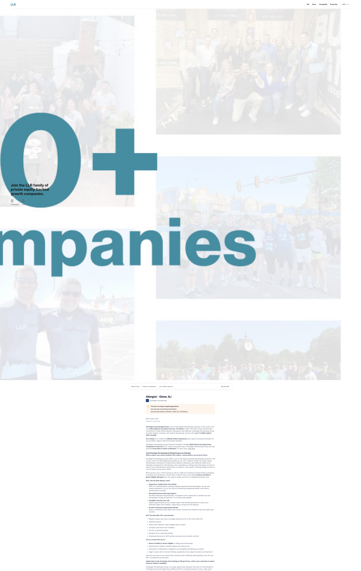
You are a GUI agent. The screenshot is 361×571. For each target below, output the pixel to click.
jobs (135, 386)
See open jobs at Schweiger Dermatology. (164, 409)
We (308, 4)
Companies (323, 4)
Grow (314, 4)
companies (149, 386)
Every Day (333, 4)
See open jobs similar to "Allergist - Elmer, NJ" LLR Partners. (169, 411)
